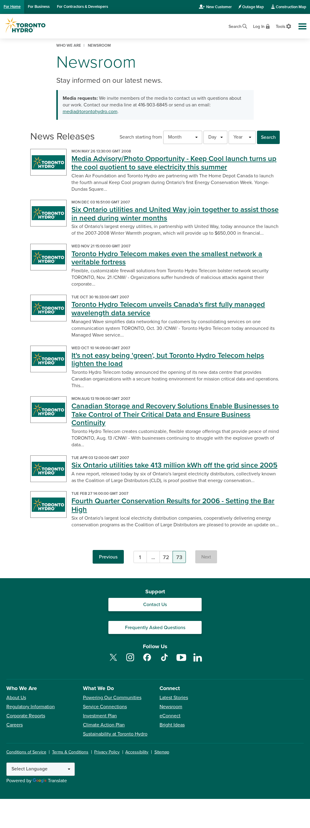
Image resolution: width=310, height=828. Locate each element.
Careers (14, 725)
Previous (108, 557)
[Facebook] (147, 661)
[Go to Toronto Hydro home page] (25, 25)
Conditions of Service (26, 752)
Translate (57, 781)
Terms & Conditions (70, 752)
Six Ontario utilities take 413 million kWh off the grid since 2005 (174, 465)
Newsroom (171, 707)
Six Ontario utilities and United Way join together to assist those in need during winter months (175, 214)
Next (206, 557)
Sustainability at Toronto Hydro (115, 734)
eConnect (170, 716)
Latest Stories (174, 698)
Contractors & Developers (82, 6)
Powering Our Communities (112, 698)
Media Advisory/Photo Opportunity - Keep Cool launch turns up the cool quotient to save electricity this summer (173, 163)
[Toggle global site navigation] (302, 26)
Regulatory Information (30, 707)
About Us (16, 698)
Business (39, 6)
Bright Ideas (172, 725)
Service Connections (105, 707)
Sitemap (161, 752)
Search (268, 137)
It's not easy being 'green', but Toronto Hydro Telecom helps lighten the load (167, 359)
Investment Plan (100, 716)
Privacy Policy (107, 752)
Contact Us (155, 605)
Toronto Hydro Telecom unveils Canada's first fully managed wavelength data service (168, 308)
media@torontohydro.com (90, 112)
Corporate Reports (25, 716)
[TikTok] (164, 661)
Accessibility (136, 752)
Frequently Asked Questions (155, 628)
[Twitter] (113, 661)
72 (166, 557)
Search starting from (141, 137)
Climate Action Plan (104, 725)
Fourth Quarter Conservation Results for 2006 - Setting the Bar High (172, 505)
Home (12, 6)
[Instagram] (130, 661)
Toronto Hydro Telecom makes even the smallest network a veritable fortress (166, 258)
